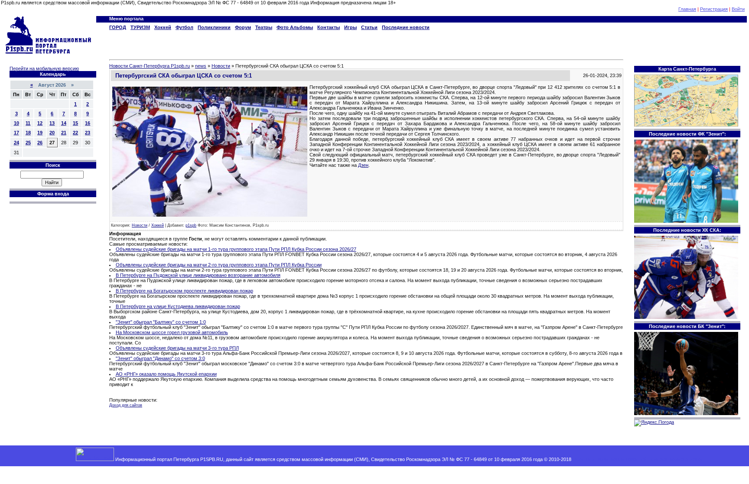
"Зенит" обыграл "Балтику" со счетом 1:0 (161, 322)
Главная (687, 9)
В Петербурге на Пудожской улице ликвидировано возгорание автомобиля (198, 275)
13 (52, 123)
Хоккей (157, 225)
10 (16, 123)
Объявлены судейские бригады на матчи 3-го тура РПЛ (177, 348)
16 (87, 123)
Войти (738, 9)
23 (87, 132)
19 (39, 132)
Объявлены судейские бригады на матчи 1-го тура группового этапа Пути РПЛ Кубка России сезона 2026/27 (236, 249)
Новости (139, 225)
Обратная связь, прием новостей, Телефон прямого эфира (638, 459)
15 (75, 123)
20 (52, 132)
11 (28, 123)
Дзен (363, 165)
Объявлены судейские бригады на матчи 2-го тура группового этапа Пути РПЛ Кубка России (219, 264)
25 (28, 142)
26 (39, 142)
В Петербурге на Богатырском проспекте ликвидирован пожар (184, 290)
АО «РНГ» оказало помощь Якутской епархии (166, 374)
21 (63, 132)
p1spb (191, 225)
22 (75, 132)
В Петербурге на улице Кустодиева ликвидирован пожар (178, 306)
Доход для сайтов (125, 405)
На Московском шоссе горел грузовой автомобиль (172, 332)
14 (63, 123)
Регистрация (714, 9)
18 (28, 132)
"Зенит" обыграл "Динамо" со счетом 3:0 (160, 358)
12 (39, 123)
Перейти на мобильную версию (44, 68)
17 (16, 132)
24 (16, 142)
